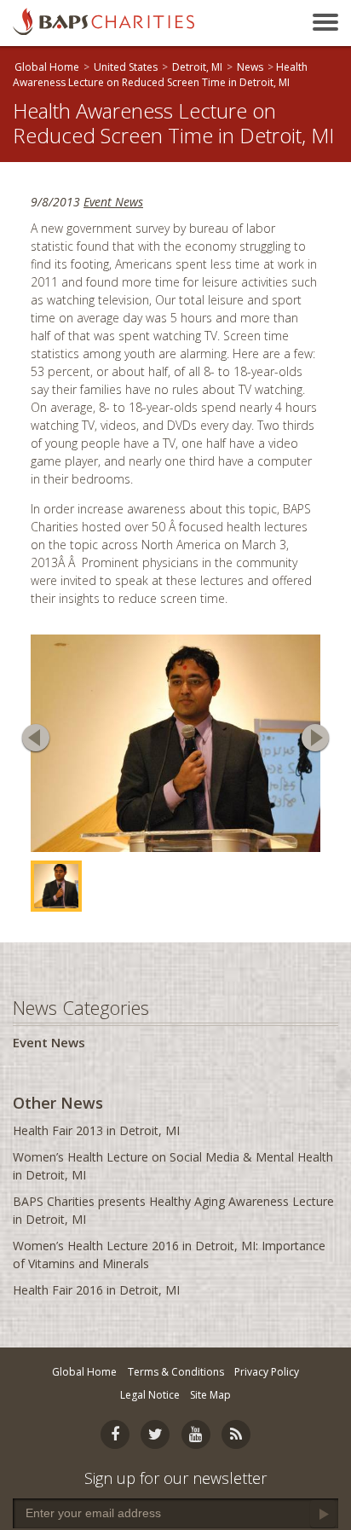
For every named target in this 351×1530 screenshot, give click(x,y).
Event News (113, 202)
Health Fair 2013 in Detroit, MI (96, 1130)
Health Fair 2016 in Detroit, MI (96, 1290)
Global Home (46, 67)
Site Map (210, 1395)
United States (126, 67)
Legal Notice (150, 1395)
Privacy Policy (266, 1372)
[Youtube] (195, 1434)
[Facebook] (115, 1434)
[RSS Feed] (236, 1434)
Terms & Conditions (176, 1372)
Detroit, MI (197, 67)
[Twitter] (155, 1434)
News (250, 67)
